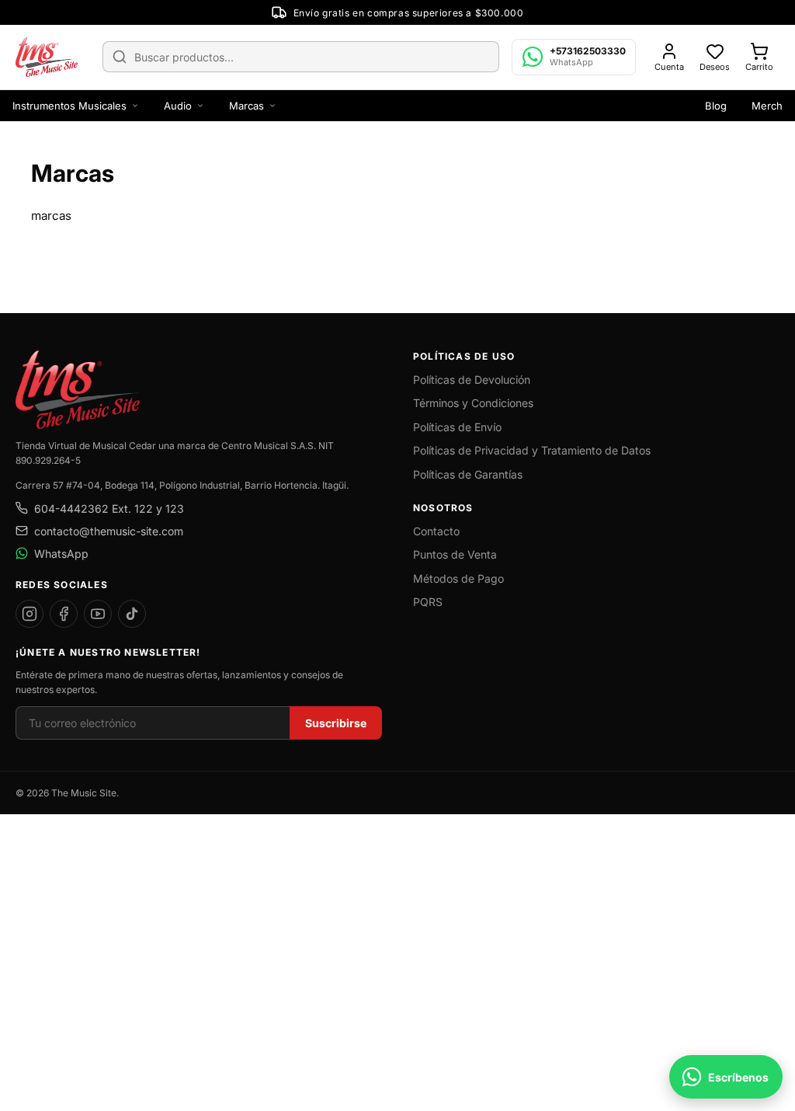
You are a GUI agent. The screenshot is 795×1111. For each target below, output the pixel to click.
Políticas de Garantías (467, 474)
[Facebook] (64, 614)
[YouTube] (98, 614)
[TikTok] (132, 614)
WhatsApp (61, 553)
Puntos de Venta (455, 554)
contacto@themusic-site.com (108, 531)
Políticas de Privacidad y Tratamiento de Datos (532, 450)
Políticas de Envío (457, 427)
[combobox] (300, 56)
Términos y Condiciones (473, 402)
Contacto (436, 531)
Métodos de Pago (458, 578)
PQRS (428, 601)
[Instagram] (29, 614)
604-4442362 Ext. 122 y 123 (109, 508)
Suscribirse (335, 723)
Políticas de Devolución (471, 379)
